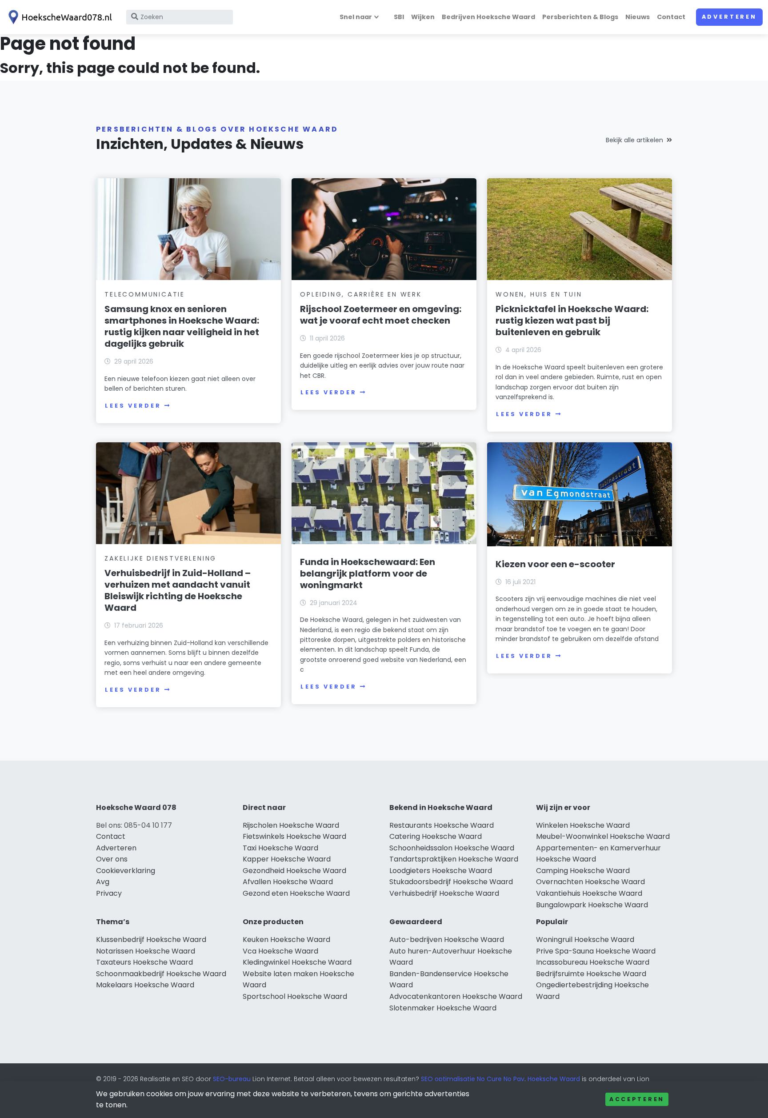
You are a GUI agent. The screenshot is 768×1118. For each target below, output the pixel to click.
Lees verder (133, 405)
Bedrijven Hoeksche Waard (488, 16)
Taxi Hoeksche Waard (280, 848)
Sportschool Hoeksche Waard (295, 996)
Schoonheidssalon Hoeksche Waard (451, 848)
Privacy (109, 893)
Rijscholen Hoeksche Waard (291, 825)
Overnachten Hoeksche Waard (590, 882)
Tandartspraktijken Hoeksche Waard (453, 859)
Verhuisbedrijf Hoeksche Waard (444, 893)
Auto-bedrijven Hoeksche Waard (446, 939)
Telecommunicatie (144, 294)
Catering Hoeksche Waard (435, 836)
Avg (102, 882)
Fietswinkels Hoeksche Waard (294, 836)
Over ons (112, 859)
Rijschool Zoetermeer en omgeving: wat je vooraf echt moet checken (380, 315)
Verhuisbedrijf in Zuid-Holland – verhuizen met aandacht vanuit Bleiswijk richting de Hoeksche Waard (177, 590)
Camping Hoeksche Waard (583, 871)
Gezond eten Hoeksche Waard (296, 893)
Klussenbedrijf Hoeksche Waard (151, 939)
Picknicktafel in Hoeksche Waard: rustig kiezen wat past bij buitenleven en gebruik (572, 320)
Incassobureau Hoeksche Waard (592, 962)
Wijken (423, 16)
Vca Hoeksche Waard (280, 951)
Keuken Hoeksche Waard (286, 939)
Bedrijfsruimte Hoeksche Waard (591, 974)
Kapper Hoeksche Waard (287, 859)
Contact (671, 16)
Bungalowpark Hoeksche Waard (592, 905)
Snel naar (356, 16)
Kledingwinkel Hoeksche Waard (297, 962)
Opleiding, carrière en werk (361, 294)
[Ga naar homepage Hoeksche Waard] (58, 17)
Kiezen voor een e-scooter (555, 564)
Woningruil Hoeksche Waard (585, 939)
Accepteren (636, 1099)
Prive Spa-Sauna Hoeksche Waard (596, 951)
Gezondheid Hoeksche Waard (294, 871)
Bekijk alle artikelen (634, 140)
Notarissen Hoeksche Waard (145, 951)
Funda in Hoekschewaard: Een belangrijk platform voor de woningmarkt (367, 573)
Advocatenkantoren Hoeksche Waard (455, 996)
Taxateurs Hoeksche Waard (144, 962)
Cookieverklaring (125, 871)
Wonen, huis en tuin (539, 294)
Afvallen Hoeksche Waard (288, 882)
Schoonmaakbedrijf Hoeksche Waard (161, 974)
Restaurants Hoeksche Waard (441, 825)
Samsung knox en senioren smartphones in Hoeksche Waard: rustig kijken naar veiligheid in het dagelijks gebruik (181, 326)
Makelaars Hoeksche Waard (145, 985)
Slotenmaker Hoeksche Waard (442, 1008)
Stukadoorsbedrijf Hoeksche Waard (451, 882)
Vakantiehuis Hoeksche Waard (589, 893)
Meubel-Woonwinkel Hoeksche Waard (603, 836)
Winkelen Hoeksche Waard (583, 825)
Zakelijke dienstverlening (160, 558)
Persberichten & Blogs (580, 16)
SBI (399, 16)
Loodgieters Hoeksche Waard (440, 871)
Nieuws (637, 16)
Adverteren (729, 16)
